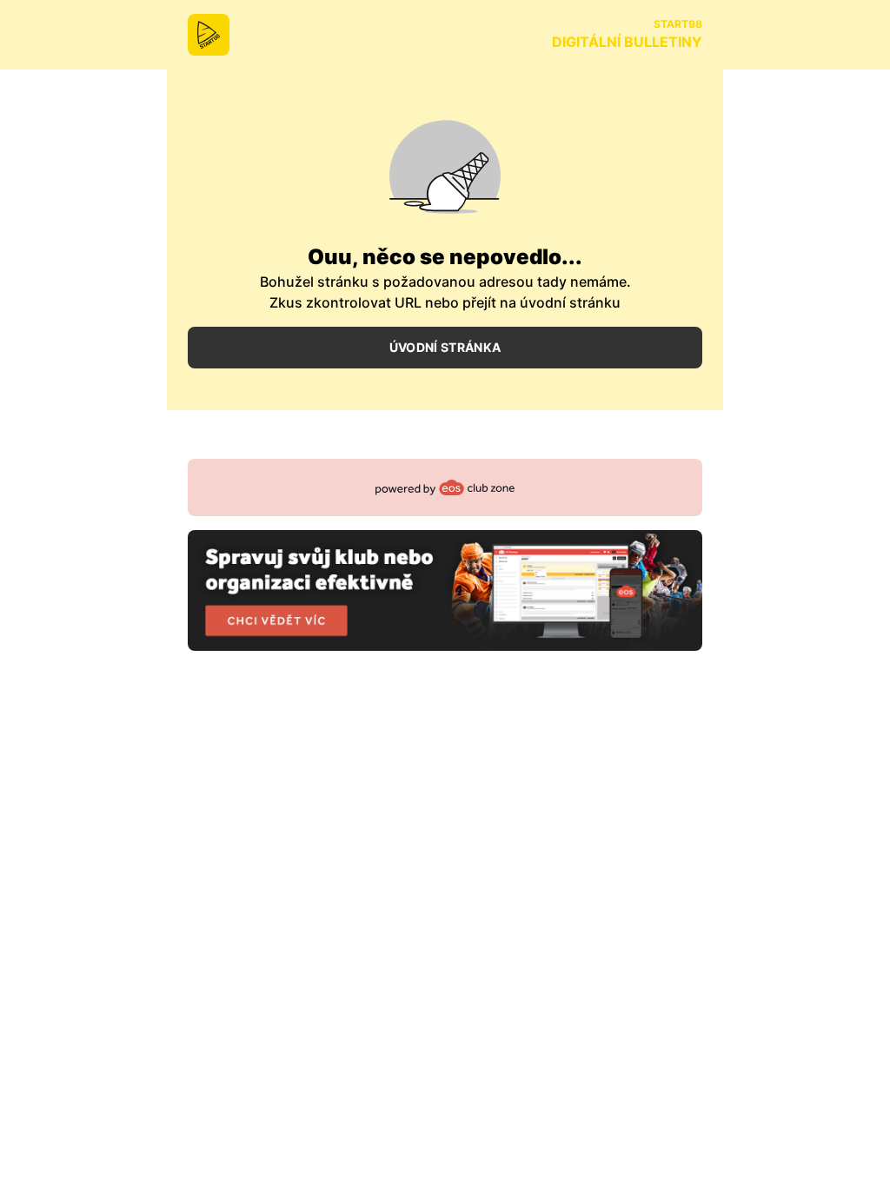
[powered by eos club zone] (445, 555)
